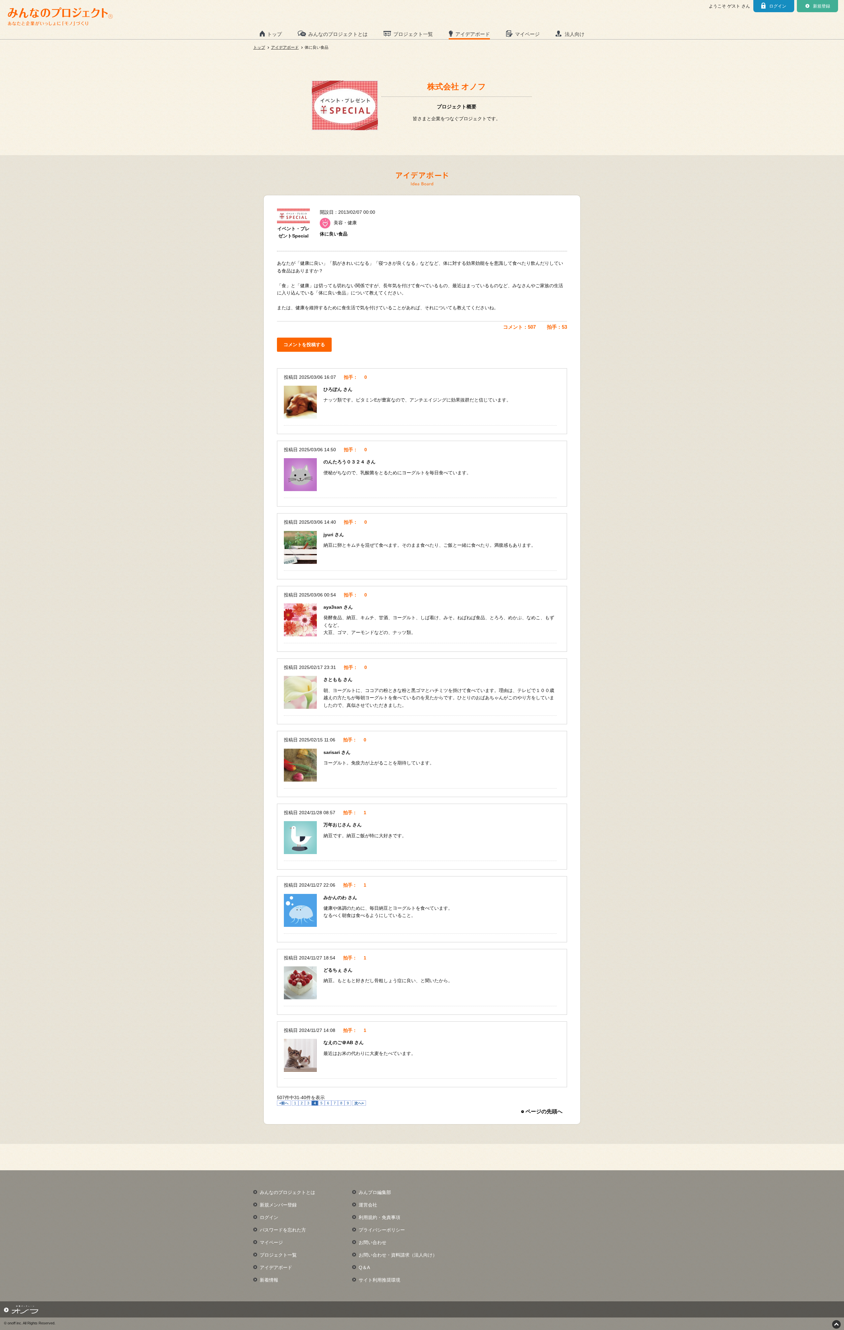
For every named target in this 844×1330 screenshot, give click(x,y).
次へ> (359, 1103)
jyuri (329, 534)
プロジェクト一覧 (413, 34)
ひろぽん (333, 389)
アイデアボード (472, 34)
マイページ (527, 34)
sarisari (332, 752)
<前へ (283, 1103)
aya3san (333, 607)
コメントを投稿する (304, 344)
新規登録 (821, 6)
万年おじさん (337, 824)
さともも (333, 679)
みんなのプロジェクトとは (338, 34)
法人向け (575, 34)
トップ (274, 34)
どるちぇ (333, 970)
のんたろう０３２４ (344, 461)
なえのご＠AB (338, 1042)
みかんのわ (335, 897)
